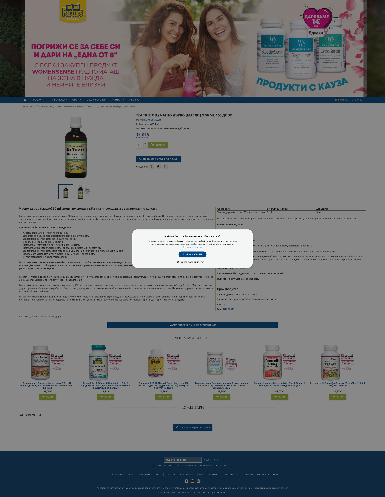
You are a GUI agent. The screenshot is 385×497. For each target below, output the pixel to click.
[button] (192, 262)
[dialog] (192, 248)
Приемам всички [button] (192, 254)
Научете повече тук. (192, 247)
